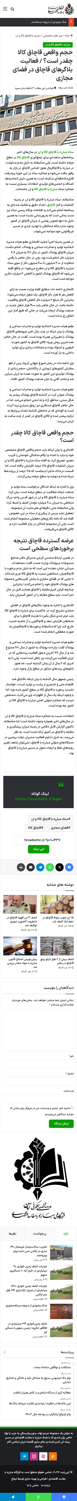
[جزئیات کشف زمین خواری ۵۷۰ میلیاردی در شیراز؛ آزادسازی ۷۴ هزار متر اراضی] (61, 1291)
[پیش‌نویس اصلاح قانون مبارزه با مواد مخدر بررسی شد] (20, 946)
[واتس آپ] (50, 867)
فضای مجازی (59, 827)
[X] (59, 867)
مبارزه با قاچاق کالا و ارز (28, 36)
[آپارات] (43, 1456)
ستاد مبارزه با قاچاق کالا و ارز (56, 152)
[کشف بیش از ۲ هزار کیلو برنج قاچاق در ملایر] (57, 946)
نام (71, 1056)
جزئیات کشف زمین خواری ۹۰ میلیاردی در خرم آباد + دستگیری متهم (28, 1270)
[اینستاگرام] (34, 1456)
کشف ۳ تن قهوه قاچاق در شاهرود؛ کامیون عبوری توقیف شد (22, 922)
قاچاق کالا (23, 157)
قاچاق (51, 205)
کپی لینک (38, 849)
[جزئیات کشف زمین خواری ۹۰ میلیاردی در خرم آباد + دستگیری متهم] (61, 1272)
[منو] (5, 10)
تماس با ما (33, 1485)
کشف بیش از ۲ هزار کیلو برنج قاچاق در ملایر (57, 961)
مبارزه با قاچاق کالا (45, 189)
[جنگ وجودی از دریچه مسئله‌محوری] (61, 1311)
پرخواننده (39, 1234)
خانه (67, 36)
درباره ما (45, 1485)
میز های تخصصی (52, 36)
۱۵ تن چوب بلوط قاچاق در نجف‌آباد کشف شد (58, 920)
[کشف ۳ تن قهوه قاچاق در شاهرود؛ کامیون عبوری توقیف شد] (20, 904)
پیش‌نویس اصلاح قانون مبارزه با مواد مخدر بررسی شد (22, 963)
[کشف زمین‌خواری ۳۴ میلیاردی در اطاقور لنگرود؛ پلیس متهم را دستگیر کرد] (61, 1329)
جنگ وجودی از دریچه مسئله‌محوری (47, 22)
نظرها (12, 1234)
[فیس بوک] (69, 867)
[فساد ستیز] (60, 9)
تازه (65, 1234)
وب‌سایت (68, 1091)
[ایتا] (53, 1456)
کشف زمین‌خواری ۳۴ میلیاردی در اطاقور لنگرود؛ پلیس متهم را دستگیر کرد (26, 1328)
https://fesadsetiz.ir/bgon (38, 799)
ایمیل (70, 1074)
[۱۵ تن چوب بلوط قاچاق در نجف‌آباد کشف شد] (57, 904)
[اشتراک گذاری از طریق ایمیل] (30, 867)
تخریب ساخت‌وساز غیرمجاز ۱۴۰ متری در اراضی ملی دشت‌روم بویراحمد (28, 1251)
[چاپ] (21, 867)
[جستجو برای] (12, 10)
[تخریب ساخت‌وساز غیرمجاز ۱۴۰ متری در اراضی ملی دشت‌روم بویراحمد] (61, 1252)
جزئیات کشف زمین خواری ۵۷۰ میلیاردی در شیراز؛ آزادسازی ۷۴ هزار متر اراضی (26, 1290)
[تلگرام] (40, 867)
